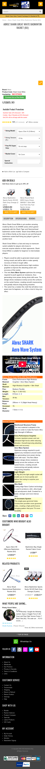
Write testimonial (37, 628)
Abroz (9, 90)
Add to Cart (11, 212)
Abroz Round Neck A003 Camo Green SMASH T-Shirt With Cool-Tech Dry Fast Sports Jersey (27, 202)
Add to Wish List (9, 172)
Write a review (33, 122)
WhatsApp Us (26, 641)
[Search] (40, 11)
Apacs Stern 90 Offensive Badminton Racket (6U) (11, 549)
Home (4, 20)
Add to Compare (23, 172)
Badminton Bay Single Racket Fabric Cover (34, 548)
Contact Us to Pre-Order (14, 97)
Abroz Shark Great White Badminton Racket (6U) (24, 20)
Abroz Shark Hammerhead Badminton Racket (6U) (11, 589)
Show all (27, 628)
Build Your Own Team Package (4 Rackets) (22, 16)
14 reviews (20, 122)
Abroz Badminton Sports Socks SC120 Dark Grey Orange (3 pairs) (33, 589)
